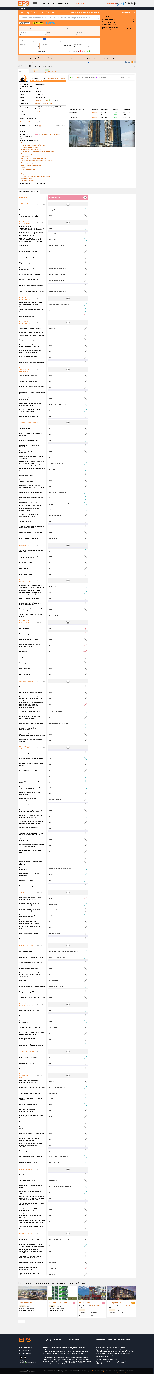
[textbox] (83, 29)
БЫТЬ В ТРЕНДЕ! (77, 3)
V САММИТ (111, 3)
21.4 (74, 1303)
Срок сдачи (77, 39)
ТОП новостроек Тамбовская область (55, 78)
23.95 (36, 134)
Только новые (67, 46)
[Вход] (134, 3)
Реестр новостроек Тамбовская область (39, 62)
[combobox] (25, 8)
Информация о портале (26, 1347)
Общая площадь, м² (52, 39)
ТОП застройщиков (47, 3)
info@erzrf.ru (74, 1339)
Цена (21, 39)
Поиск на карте (94, 12)
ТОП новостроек (63, 3)
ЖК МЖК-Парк (84, 1303)
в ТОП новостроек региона (50, 134)
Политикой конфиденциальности (102, 1371)
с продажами (40, 51)
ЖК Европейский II (115, 1303)
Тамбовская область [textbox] (27, 29)
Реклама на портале (25, 1350)
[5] (89, 51)
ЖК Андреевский (25, 1303)
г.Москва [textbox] (22, 8)
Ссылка (37, 111)
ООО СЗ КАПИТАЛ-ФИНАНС (72, 62)
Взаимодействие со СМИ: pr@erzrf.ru (113, 1339)
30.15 (133, 1303)
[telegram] (122, 3)
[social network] (21, 1357)
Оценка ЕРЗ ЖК (78, 44)
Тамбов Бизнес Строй (57, 62)
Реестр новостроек (23, 62)
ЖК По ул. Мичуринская (58, 1303)
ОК (121, 1371)
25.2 (103, 1303)
